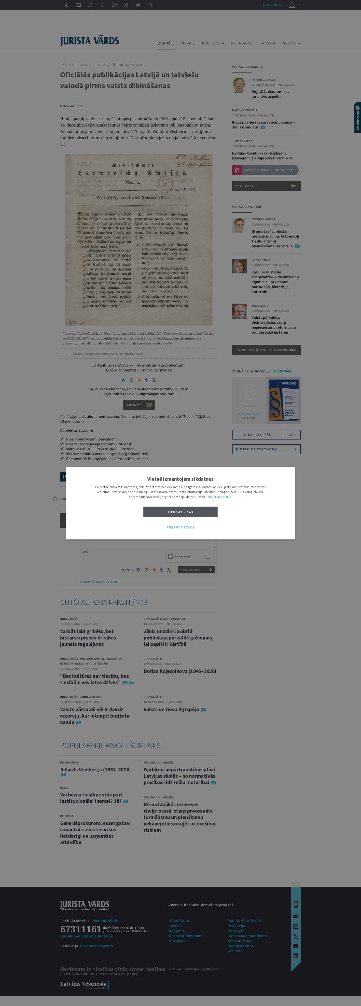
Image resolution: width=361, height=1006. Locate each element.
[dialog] (180, 503)
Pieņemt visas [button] (181, 512)
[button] (180, 527)
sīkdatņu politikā (219, 497)
